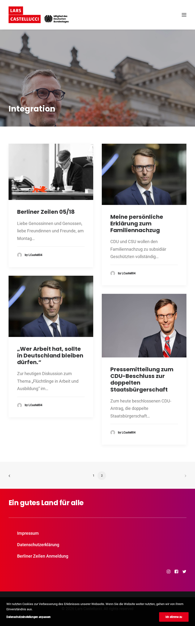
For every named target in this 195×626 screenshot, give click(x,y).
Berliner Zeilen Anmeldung (42, 556)
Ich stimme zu (174, 617)
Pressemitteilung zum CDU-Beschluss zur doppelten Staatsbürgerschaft (141, 379)
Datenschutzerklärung (38, 544)
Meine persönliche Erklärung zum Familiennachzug (136, 223)
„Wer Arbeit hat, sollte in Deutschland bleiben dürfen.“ (50, 355)
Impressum (28, 533)
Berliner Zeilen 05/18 (46, 212)
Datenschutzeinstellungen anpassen (28, 617)
